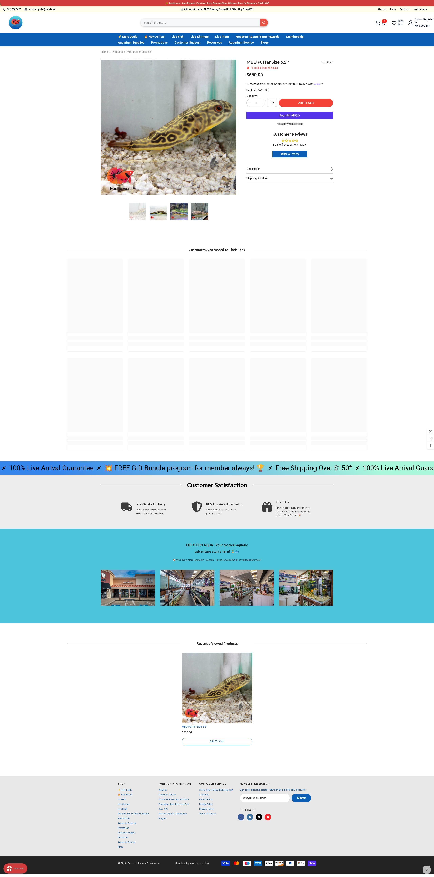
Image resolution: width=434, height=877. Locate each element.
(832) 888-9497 (13, 9)
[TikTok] (259, 817)
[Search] (204, 22)
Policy (393, 9)
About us (382, 9)
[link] (95, 338)
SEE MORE (246, 3)
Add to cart (306, 102)
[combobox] (200, 22)
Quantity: (251, 95)
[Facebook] (241, 817)
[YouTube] (268, 817)
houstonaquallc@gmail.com (42, 9)
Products (117, 51)
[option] (217, 3)
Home (104, 51)
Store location (420, 9)
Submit (301, 798)
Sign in (417, 21)
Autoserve (155, 863)
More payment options (290, 123)
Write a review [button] (290, 154)
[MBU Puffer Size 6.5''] (217, 688)
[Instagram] (250, 817)
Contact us (405, 9)
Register (428, 19)
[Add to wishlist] (272, 103)
